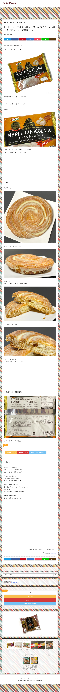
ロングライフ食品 (44, 549)
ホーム (6, 22)
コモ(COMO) (22, 22)
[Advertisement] (30, 12)
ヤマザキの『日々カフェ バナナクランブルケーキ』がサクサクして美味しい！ (41, 652)
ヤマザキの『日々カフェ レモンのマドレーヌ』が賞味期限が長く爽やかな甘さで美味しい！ (34, 652)
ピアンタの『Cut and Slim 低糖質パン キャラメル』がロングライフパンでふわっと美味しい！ (33, 667)
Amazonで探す (11, 452)
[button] (6, 622)
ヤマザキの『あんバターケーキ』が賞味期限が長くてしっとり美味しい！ (10, 652)
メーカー (13, 22)
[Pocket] (37, 39)
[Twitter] (7, 39)
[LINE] (45, 39)
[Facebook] (15, 39)
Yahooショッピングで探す (37, 452)
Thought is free (38, 680)
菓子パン (52, 549)
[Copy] (52, 39)
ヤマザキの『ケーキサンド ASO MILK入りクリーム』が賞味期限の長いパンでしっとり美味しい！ (49, 652)
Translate (15, 582)
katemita (53, 553)
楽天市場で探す (23, 452)
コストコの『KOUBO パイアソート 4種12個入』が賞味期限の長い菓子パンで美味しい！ (18, 652)
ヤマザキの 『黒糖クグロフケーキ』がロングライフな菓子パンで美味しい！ (26, 667)
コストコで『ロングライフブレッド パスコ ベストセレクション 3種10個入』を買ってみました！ (26, 652)
